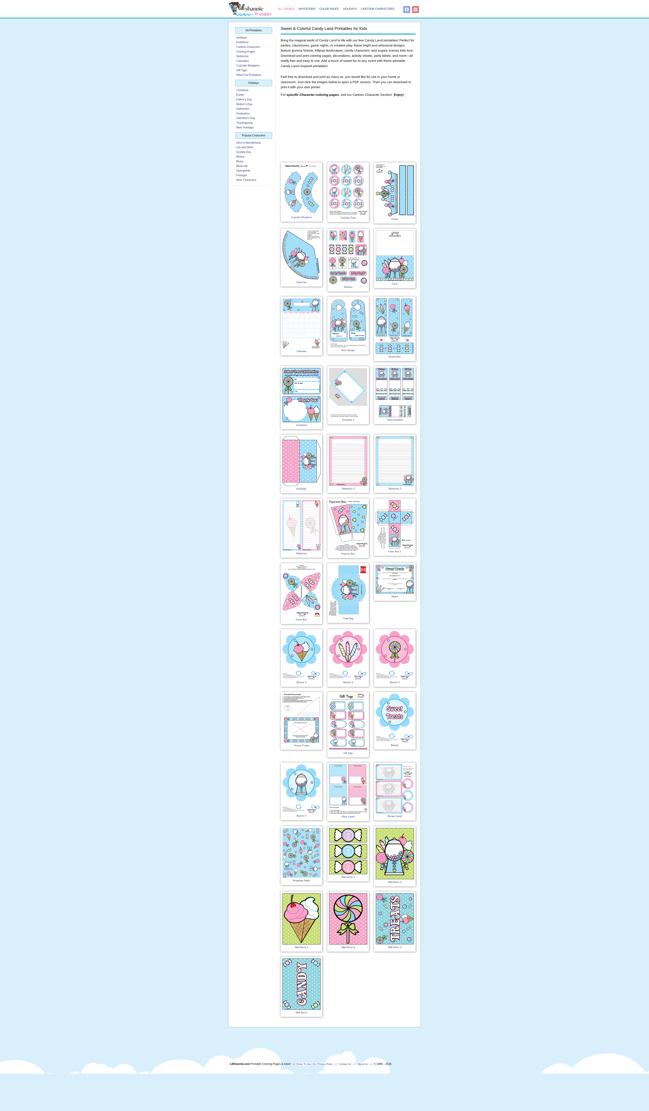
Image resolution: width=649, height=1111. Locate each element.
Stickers (348, 287)
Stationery (242, 56)
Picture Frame (301, 745)
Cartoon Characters (377, 8)
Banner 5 (348, 682)
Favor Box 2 (394, 551)
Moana (240, 156)
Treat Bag (348, 618)
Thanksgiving (244, 122)
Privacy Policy (325, 1064)
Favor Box (301, 619)
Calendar (301, 351)
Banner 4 (301, 682)
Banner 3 (395, 682)
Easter (240, 94)
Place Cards (348, 816)
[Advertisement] (348, 127)
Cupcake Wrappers (247, 65)
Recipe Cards (395, 816)
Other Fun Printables (248, 75)
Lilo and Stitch (244, 147)
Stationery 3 (348, 488)
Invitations (307, 8)
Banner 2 (301, 815)
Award (394, 596)
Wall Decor (301, 1012)
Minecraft (241, 166)
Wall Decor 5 (395, 882)
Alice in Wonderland (248, 142)
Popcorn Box (348, 553)
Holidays (350, 8)
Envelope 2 (348, 419)
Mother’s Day (244, 104)
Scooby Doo (243, 152)
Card (394, 283)
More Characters (246, 179)
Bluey (239, 161)
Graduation (243, 113)
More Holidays (245, 127)
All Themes (286, 8)
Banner (395, 745)
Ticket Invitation (395, 419)
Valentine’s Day (245, 118)
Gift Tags (241, 70)
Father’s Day (244, 99)
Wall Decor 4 (301, 947)
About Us (363, 1064)
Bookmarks (395, 356)
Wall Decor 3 (348, 947)
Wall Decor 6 (348, 877)
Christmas (242, 90)
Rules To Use (304, 1064)
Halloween (242, 108)
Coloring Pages (245, 51)
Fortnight (241, 175)
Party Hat (301, 282)
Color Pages (329, 8)
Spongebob (243, 170)
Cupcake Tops (348, 217)
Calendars (242, 60)
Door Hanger (348, 350)
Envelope (301, 488)
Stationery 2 (394, 488)
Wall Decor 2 (395, 947)
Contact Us (345, 1064)
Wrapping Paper (301, 880)
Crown (394, 219)
